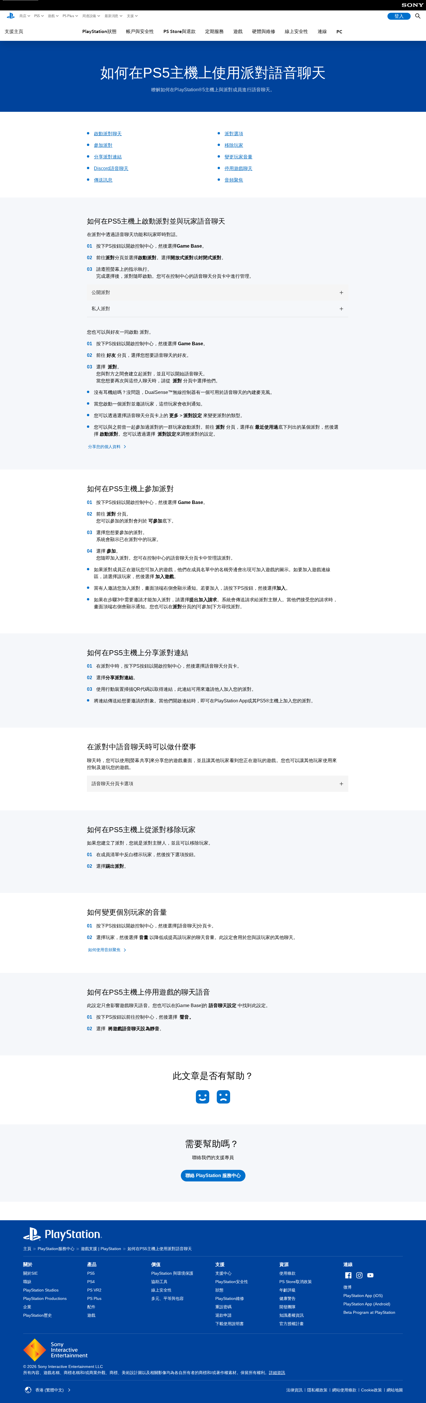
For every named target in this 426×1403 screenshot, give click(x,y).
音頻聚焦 (234, 180)
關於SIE (30, 1273)
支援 (130, 16)
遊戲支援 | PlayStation (101, 1248)
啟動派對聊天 (108, 133)
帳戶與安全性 (140, 31)
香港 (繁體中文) (49, 1390)
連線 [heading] (348, 1264)
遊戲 (51, 16)
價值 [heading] (156, 1264)
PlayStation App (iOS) (363, 1295)
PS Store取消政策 (295, 1281)
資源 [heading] (284, 1264)
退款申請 (223, 1315)
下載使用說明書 (229, 1323)
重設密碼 (223, 1307)
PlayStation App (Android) (366, 1304)
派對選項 (234, 133)
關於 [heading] (27, 1264)
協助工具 (159, 1281)
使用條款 (287, 1273)
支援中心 (223, 1273)
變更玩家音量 (238, 156)
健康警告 (287, 1298)
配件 (91, 1307)
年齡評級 (287, 1290)
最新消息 (112, 16)
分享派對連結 (108, 156)
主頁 (27, 1248)
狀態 (219, 1290)
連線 (322, 31)
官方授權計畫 (291, 1323)
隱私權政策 (317, 1390)
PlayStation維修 (229, 1298)
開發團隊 (287, 1307)
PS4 (91, 1281)
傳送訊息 (103, 180)
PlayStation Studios (41, 1290)
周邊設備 (89, 16)
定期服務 (214, 31)
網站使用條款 (344, 1390)
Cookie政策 (371, 1390)
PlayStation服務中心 (56, 1248)
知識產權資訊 (291, 1315)
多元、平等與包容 (167, 1298)
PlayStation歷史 (37, 1315)
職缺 (27, 1281)
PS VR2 (94, 1290)
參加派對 (103, 145)
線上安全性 (296, 31)
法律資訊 (294, 1390)
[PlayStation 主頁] (11, 16)
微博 (347, 1287)
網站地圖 (395, 1390)
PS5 (37, 16)
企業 (27, 1307)
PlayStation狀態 (99, 31)
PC (339, 31)
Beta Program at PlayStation (369, 1312)
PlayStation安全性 (231, 1281)
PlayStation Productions (45, 1298)
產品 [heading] (92, 1264)
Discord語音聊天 (111, 168)
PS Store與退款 (179, 31)
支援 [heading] (220, 1264)
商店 (22, 16)
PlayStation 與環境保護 (172, 1273)
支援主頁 (14, 31)
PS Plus (68, 16)
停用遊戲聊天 (238, 168)
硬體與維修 (263, 31)
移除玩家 (234, 145)
